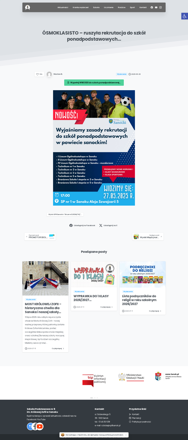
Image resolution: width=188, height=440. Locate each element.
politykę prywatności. (114, 435)
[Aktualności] (31, 426)
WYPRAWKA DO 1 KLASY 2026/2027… (91, 298)
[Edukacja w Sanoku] (168, 376)
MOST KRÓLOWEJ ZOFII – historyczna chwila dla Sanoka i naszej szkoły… (43, 308)
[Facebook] (152, 7)
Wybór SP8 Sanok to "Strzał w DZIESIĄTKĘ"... (65, 214)
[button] (184, 16)
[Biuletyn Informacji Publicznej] (94, 380)
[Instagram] (160, 7)
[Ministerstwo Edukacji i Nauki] (131, 377)
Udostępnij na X (110, 225)
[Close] (126, 435)
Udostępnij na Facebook (84, 225)
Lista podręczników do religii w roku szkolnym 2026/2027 (139, 300)
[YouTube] (156, 7)
